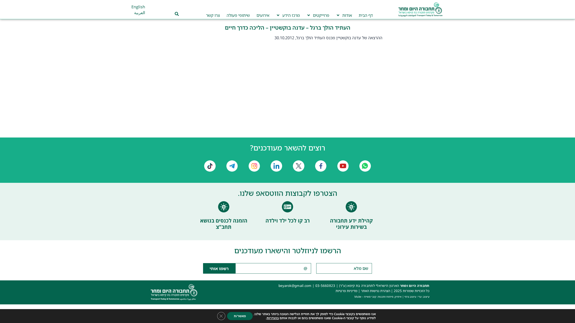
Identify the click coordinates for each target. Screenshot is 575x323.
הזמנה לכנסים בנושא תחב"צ (223, 223)
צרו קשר (213, 15)
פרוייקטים (321, 15)
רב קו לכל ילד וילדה (287, 220)
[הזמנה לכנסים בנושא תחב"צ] (223, 206)
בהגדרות (273, 318)
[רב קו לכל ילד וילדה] (287, 206)
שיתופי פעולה (238, 15)
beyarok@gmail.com (295, 285)
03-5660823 (325, 285)
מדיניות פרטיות (346, 290)
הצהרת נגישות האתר (375, 290)
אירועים (263, 15)
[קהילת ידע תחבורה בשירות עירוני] (351, 206)
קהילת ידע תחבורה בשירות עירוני (351, 223)
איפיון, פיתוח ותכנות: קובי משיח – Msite (378, 297)
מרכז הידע (291, 15)
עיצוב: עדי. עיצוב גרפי (416, 297)
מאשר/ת (240, 316)
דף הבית (366, 15)
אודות (347, 15)
